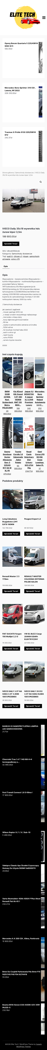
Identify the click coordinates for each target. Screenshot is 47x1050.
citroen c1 (18, 256)
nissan (25, 256)
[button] (41, 182)
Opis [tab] (6, 266)
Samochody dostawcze (24, 173)
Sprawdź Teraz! (10, 244)
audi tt (10, 256)
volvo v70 (15, 259)
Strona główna (8, 173)
